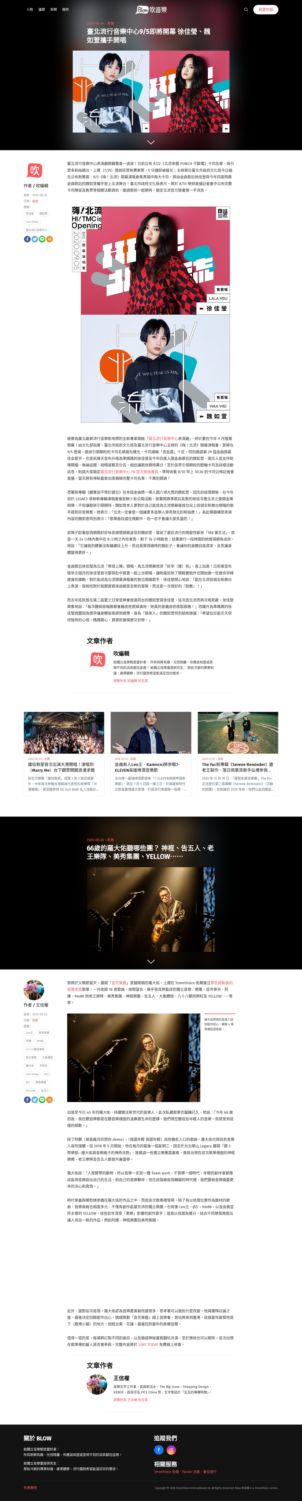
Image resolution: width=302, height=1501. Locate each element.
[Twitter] (34, 239)
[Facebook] (27, 239)
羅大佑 (30, 1065)
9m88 (40, 1040)
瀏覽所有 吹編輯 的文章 (130, 681)
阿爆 (28, 1040)
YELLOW (31, 1090)
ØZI (28, 1082)
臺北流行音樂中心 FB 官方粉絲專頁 (129, 472)
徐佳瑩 (30, 213)
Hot (46, 1074)
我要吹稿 (265, 9)
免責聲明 (30, 1488)
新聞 (53, 9)
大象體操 (47, 1057)
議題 (41, 9)
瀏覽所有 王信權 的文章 (130, 1400)
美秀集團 (44, 1032)
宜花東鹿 (119, 983)
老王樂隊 (31, 1057)
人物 (29, 9)
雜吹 (65, 9)
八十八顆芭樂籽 (35, 1049)
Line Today (32, 221)
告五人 (45, 1090)
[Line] (42, 239)
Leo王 (29, 1032)
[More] (49, 239)
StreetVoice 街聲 (166, 1472)
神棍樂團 (41, 1082)
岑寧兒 (43, 1065)
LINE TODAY (148, 1344)
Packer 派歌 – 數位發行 (199, 1472)
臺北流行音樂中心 (163, 438)
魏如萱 (43, 213)
